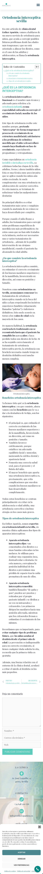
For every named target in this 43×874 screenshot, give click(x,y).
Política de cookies (10, 871)
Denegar (21, 859)
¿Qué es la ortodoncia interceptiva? (19, 70)
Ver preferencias (21, 865)
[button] (39, 827)
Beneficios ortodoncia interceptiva (20, 78)
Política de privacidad (23, 871)
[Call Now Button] (37, 869)
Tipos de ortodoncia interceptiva (20, 81)
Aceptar (21, 852)
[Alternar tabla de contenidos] (35, 67)
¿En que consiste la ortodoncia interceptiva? (19, 74)
